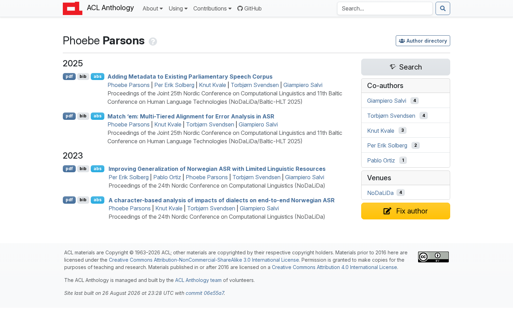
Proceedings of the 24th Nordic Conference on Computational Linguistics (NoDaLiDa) (217, 185)
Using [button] (176, 8)
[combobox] (385, 8)
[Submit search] (443, 8)
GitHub (253, 8)
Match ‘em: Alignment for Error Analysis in (190, 115)
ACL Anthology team (198, 280)
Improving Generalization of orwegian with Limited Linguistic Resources (217, 168)
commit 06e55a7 (205, 293)
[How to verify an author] (152, 40)
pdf (69, 76)
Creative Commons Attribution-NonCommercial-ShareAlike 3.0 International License (204, 260)
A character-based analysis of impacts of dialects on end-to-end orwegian (222, 199)
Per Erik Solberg (174, 84)
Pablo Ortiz (167, 177)
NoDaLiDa (380, 192)
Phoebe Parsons (128, 84)
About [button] (150, 8)
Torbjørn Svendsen (255, 84)
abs (98, 76)
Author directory (427, 41)
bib (83, 76)
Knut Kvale (212, 84)
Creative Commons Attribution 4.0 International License (334, 267)
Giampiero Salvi (302, 84)
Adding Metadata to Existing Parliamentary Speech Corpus (190, 76)
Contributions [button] (210, 8)
